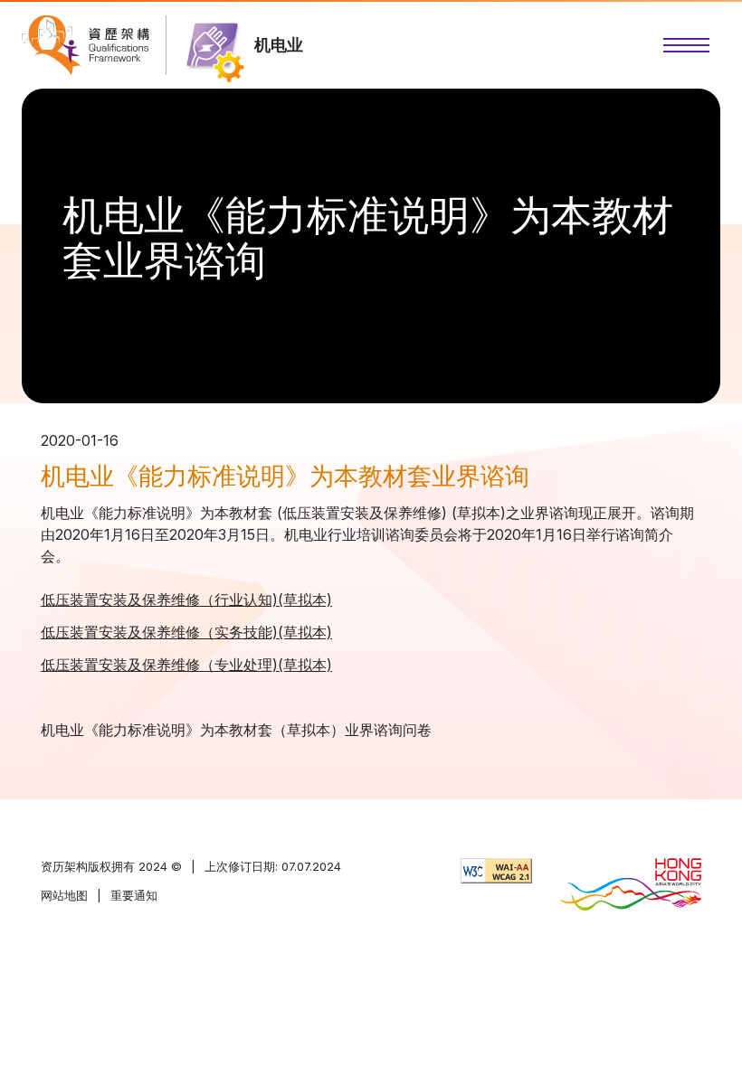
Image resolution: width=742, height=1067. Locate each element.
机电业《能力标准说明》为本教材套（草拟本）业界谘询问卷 (236, 730)
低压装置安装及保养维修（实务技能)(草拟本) (186, 632)
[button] (686, 45)
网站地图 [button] (64, 895)
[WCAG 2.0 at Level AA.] (496, 870)
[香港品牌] (630, 886)
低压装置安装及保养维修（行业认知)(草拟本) (186, 599)
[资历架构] (85, 45)
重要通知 (133, 895)
